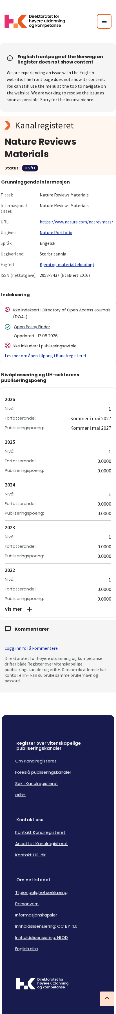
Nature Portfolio (56, 232)
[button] (58, 609)
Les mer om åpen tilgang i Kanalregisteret (46, 355)
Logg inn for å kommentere (31, 648)
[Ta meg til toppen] (107, 999)
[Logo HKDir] (58, 984)
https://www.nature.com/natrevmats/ (76, 222)
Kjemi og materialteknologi (67, 264)
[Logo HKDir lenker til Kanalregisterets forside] (38, 21)
